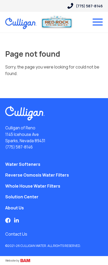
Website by (12, 260)
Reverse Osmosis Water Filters (37, 175)
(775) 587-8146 (19, 147)
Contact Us (16, 234)
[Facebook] (7, 220)
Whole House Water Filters (32, 186)
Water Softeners (22, 164)
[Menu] (98, 22)
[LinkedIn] (16, 220)
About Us (14, 208)
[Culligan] (25, 113)
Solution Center (22, 197)
